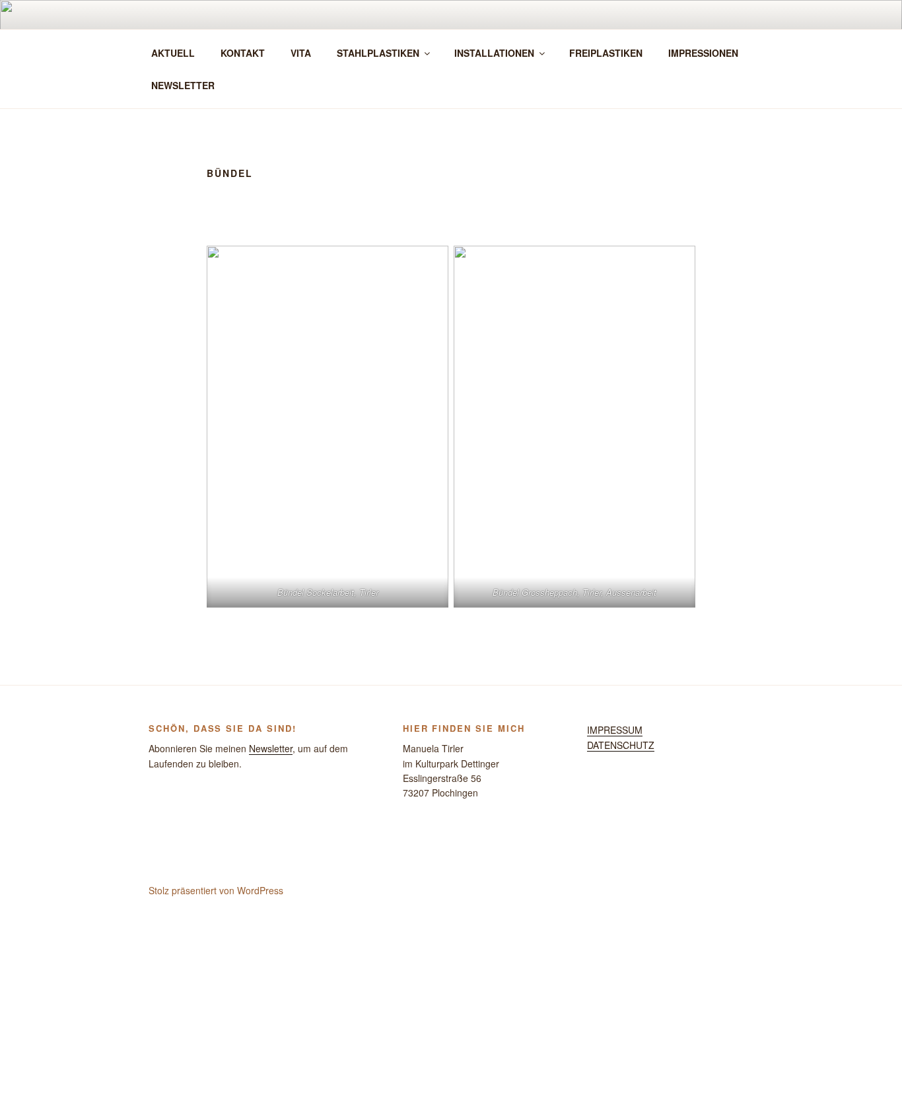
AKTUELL (173, 52)
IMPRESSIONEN (703, 52)
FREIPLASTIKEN (605, 52)
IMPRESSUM (614, 729)
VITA (301, 52)
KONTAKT (243, 52)
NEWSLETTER (183, 85)
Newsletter (271, 748)
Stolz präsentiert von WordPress (216, 890)
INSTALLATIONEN (494, 52)
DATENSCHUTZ (620, 745)
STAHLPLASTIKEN (378, 52)
